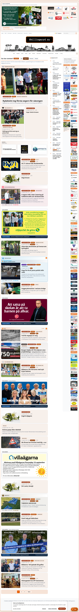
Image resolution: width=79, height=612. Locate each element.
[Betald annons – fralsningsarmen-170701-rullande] (74, 195)
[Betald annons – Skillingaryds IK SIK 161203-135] (74, 341)
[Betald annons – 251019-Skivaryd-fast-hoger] (74, 375)
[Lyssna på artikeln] (46, 329)
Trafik (6, 33)
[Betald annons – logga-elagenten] (58, 18)
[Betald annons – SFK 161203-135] (74, 317)
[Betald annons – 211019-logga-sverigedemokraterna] (74, 284)
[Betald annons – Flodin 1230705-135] (74, 177)
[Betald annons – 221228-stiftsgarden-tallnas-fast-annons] (66, 8)
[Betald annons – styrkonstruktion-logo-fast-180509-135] (74, 265)
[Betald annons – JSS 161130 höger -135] (74, 261)
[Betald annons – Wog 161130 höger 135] (74, 245)
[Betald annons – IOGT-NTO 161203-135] (74, 359)
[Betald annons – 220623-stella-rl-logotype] (74, 186)
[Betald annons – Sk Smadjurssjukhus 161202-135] (74, 89)
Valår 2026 (14, 33)
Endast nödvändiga (52, 608)
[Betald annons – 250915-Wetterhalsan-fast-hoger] (50, 18)
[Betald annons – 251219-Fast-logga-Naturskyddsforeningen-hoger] (74, 362)
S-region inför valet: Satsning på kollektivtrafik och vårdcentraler (57, 77)
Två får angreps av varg (57, 102)
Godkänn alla (62, 608)
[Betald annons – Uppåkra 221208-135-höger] (74, 268)
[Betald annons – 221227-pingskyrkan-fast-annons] (74, 207)
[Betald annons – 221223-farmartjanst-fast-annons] (74, 92)
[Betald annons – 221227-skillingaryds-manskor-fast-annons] (74, 372)
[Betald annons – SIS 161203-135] (74, 324)
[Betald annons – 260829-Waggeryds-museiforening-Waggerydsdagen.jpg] (66, 87)
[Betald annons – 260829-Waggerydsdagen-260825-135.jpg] (66, 96)
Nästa (29, 591)
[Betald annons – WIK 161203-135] (74, 327)
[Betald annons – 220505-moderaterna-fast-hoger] (74, 276)
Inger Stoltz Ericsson (57, 64)
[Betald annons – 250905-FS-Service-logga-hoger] (66, 13)
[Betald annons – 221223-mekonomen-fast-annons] (74, 233)
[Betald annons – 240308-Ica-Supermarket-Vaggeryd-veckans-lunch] (74, 73)
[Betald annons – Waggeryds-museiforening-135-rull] (74, 392)
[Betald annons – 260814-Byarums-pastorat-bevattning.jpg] (66, 127)
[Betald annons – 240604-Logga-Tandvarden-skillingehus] (9, 149)
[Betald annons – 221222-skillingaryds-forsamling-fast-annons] (50, 13)
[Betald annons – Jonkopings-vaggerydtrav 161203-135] (74, 330)
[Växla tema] (77, 53)
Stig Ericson (55, 69)
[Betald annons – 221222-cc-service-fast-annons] (74, 226)
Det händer (10, 33)
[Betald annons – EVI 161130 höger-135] (74, 238)
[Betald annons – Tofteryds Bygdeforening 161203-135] (74, 369)
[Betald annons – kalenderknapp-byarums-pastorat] (66, 18)
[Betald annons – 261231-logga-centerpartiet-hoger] (74, 291)
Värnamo (31, 58)
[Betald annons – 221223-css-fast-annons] (74, 118)
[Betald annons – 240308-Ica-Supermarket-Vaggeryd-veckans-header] (73, 8)
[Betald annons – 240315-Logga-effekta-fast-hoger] (39, 149)
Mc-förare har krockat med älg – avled (56, 129)
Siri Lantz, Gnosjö (56, 134)
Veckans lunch (20, 33)
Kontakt (30, 33)
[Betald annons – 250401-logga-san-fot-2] (24, 149)
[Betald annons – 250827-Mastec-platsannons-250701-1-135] (66, 107)
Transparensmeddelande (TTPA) (8, 29)
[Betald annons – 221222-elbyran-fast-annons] (74, 121)
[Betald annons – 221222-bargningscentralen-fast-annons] (74, 229)
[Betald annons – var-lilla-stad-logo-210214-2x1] (73, 13)
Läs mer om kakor (17, 608)
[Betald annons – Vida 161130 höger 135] (74, 249)
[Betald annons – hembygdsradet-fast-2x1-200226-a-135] (74, 355)
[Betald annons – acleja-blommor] (74, 158)
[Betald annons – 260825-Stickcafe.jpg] (66, 70)
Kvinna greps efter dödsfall (57, 123)
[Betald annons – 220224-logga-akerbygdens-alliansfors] (74, 213)
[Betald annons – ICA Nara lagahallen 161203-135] (74, 78)
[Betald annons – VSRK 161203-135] (74, 349)
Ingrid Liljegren (56, 118)
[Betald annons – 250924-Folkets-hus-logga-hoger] (74, 165)
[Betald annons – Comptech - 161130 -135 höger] (74, 253)
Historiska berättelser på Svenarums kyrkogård (56, 86)
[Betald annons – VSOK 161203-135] (74, 334)
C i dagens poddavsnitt (57, 150)
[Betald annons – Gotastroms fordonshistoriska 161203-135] (74, 403)
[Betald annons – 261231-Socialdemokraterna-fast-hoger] (74, 300)
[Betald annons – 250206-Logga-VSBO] (74, 184)
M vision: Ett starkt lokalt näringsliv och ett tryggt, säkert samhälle (57, 156)
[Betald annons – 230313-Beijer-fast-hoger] (74, 154)
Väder (2, 33)
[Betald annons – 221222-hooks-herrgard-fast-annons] (74, 68)
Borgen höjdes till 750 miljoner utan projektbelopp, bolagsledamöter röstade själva (57, 111)
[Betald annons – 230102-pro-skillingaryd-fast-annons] (74, 396)
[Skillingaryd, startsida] (39, 39)
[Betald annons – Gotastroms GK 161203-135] (74, 338)
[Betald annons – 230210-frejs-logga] (74, 170)
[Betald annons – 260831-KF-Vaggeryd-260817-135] (66, 116)
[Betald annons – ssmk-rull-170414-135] (74, 320)
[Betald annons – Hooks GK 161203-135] (74, 345)
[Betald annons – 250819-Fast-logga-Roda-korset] (74, 147)
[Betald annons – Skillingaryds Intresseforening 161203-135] (74, 388)
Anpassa (44, 608)
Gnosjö (36, 58)
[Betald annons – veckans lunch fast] (74, 75)
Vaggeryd (26, 58)
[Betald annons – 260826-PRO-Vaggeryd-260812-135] (66, 78)
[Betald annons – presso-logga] (74, 257)
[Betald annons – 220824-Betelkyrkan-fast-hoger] (74, 210)
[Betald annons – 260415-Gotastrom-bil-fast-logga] (50, 8)
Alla (21, 58)
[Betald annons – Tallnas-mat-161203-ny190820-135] (74, 82)
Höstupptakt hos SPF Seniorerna (56, 145)
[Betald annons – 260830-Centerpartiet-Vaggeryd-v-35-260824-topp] (24, 16)
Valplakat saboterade (55, 139)
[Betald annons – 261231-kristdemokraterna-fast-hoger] (74, 308)
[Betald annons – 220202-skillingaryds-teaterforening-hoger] (74, 383)
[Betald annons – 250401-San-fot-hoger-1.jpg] (74, 99)
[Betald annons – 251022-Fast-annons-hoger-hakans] (74, 95)
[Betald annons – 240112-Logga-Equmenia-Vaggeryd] (74, 198)
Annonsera (26, 33)
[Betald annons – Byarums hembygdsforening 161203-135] (74, 399)
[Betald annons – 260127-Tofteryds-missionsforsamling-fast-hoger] (74, 191)
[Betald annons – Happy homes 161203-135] (74, 140)
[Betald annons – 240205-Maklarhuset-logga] (74, 175)
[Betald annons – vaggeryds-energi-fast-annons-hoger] (74, 409)
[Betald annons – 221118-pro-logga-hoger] (74, 379)
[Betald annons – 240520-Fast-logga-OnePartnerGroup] (58, 8)
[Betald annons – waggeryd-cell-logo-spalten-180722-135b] (74, 242)
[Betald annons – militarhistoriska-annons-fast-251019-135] (74, 365)
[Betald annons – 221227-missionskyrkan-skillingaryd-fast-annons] (74, 221)
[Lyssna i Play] (46, 258)
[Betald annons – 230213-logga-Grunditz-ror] (74, 102)
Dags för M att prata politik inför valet (57, 95)
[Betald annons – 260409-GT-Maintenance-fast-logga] (58, 14)
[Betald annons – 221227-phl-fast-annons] (73, 17)
